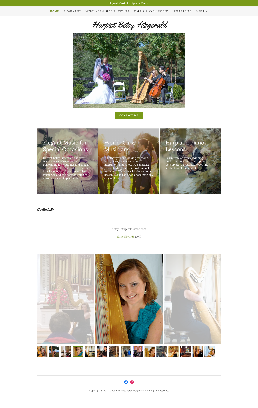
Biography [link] (72, 11)
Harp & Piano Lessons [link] (151, 11)
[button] (202, 11)
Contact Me (129, 115)
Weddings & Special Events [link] (107, 11)
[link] (129, 26)
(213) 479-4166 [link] (125, 236)
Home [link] (54, 11)
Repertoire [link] (182, 11)
